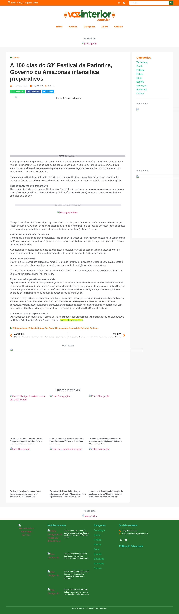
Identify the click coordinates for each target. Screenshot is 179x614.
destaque (63, 328)
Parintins (94, 328)
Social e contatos (128, 525)
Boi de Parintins (36, 328)
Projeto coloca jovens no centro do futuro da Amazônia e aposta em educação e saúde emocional (25, 494)
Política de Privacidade (131, 546)
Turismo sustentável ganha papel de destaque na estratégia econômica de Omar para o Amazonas (105, 441)
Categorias (89, 27)
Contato (118, 27)
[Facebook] (124, 3)
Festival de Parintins (79, 328)
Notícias (73, 27)
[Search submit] (171, 3)
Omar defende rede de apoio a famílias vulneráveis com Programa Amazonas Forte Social (66, 441)
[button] (17, 91)
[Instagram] (119, 3)
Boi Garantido (51, 328)
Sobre (105, 27)
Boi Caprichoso (20, 328)
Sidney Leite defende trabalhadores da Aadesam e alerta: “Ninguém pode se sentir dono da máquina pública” (106, 494)
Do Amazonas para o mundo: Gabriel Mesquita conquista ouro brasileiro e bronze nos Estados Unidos (26, 441)
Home (59, 27)
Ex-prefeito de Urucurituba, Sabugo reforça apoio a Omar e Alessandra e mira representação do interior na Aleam (68, 494)
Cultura (16, 58)
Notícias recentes (57, 525)
